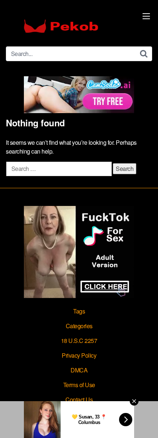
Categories (79, 326)
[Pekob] (61, 26)
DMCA (79, 370)
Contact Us (79, 399)
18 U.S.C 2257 (79, 340)
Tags (79, 311)
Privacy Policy (79, 355)
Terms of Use (79, 385)
